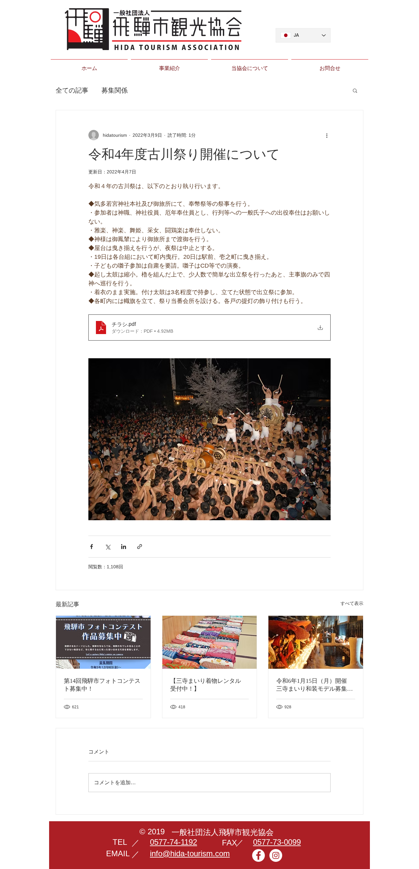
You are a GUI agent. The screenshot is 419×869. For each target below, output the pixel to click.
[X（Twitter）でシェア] (107, 546)
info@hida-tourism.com (190, 853)
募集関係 (114, 90)
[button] (355, 90)
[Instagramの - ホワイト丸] (275, 855)
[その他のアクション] (327, 135)
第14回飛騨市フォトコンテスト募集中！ (102, 685)
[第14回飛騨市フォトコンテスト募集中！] (103, 642)
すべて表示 (351, 603)
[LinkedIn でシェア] (123, 546)
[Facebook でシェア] (91, 546)
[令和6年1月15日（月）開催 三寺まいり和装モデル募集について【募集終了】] (315, 642)
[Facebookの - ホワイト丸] (258, 855)
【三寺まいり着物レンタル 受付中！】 (208, 685)
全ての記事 (72, 90)
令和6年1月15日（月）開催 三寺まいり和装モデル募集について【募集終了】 (314, 685)
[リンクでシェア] (140, 546)
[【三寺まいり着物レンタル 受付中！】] (209, 642)
